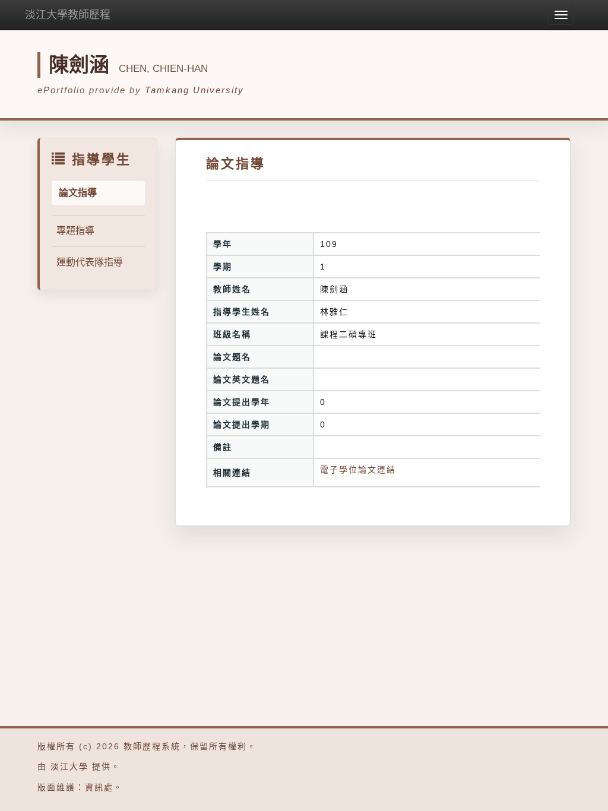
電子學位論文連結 (358, 469)
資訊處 (99, 787)
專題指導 (75, 231)
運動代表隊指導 (89, 262)
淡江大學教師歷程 (67, 15)
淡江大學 (69, 766)
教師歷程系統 (152, 746)
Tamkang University (194, 90)
